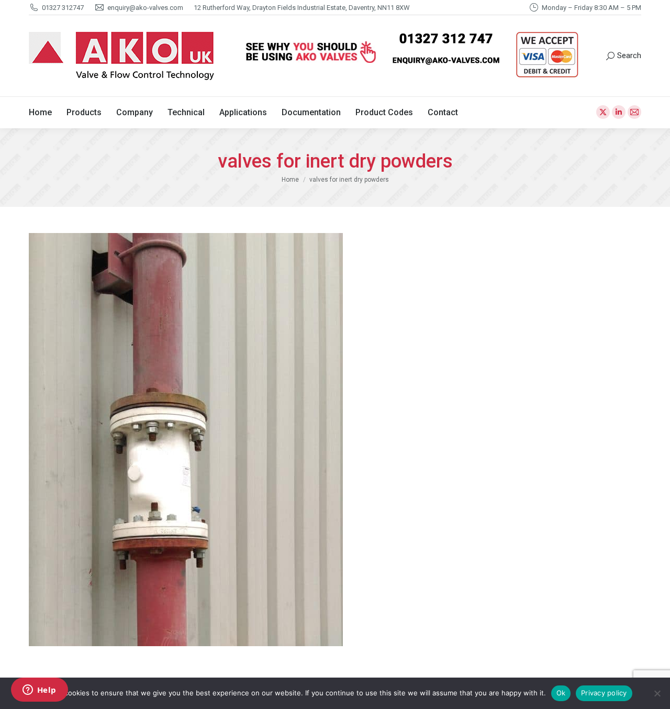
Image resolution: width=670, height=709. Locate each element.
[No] (657, 693)
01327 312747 (63, 8)
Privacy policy (604, 693)
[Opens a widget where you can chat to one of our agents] (39, 691)
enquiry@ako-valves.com (145, 8)
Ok (561, 693)
